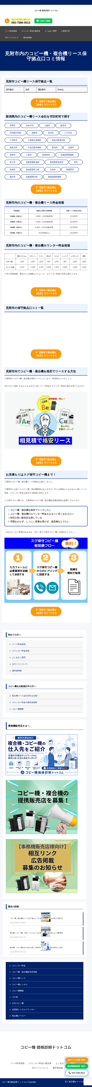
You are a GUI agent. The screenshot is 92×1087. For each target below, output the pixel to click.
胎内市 (12, 177)
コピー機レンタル (19, 984)
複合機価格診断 (76, 1066)
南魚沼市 (13, 147)
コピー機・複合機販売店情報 (24, 972)
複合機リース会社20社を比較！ (25, 696)
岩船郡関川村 (31, 177)
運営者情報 (17, 671)
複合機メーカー (19, 1016)
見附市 (12, 155)
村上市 (12, 162)
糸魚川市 (30, 125)
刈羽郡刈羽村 (15, 133)
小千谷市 (68, 133)
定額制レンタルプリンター (23, 1009)
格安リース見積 (76, 1060)
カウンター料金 (19, 966)
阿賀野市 (70, 170)
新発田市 (46, 155)
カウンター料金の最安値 (40, 1063)
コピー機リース (19, 978)
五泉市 (53, 170)
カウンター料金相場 (20, 651)
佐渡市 (71, 147)
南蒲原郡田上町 (32, 170)
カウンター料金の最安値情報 (24, 702)
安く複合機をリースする (75, 1082)
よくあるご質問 (19, 657)
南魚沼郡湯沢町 (58, 140)
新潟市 (55, 147)
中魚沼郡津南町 (34, 147)
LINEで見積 (45, 21)
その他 (15, 997)
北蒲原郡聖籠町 (67, 155)
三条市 (29, 155)
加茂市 (12, 170)
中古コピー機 (18, 1003)
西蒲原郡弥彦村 (56, 162)
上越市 (47, 125)
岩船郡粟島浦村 (32, 162)
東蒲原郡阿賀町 (54, 177)
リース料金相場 (19, 644)
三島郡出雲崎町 (34, 140)
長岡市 (12, 125)
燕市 (76, 162)
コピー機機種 (18, 709)
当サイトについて (19, 664)
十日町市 (13, 140)
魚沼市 (51, 133)
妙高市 (63, 125)
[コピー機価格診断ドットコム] (46, 10)
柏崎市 (34, 133)
